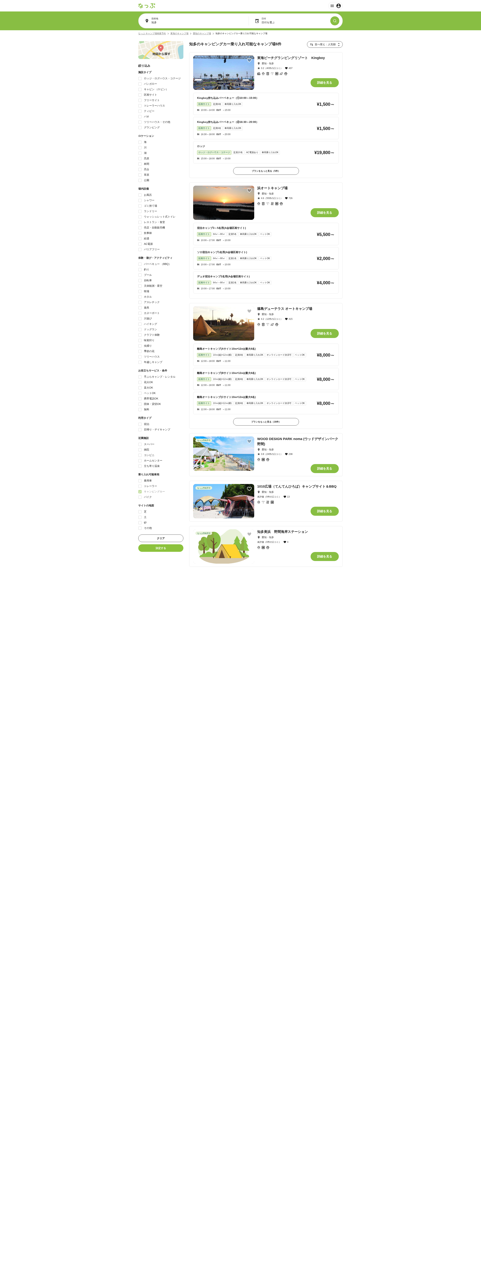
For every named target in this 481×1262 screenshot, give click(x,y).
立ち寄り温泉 (152, 465)
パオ (146, 116)
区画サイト (150, 94)
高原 (146, 158)
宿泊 (146, 424)
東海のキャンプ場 (179, 33)
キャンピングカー (154, 491)
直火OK (148, 387)
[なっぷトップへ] (146, 5)
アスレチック (152, 302)
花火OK (148, 382)
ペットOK (150, 393)
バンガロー (150, 83)
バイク (148, 496)
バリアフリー (152, 249)
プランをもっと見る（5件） (266, 171)
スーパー (149, 444)
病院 (146, 449)
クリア (161, 538)
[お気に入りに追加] (249, 60)
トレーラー (150, 486)
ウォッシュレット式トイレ (159, 216)
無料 (146, 409)
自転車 (148, 280)
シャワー (149, 200)
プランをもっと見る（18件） (266, 421)
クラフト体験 (152, 334)
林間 (146, 163)
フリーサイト (152, 100)
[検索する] (334, 20)
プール (148, 274)
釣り (146, 269)
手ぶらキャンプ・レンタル (159, 376)
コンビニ (149, 455)
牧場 (146, 291)
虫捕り (148, 345)
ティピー (149, 111)
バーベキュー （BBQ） (157, 263)
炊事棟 (148, 232)
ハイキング (150, 323)
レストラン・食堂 (154, 222)
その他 (148, 527)
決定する (161, 548)
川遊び (148, 318)
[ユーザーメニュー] (335, 6)
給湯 (146, 238)
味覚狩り (149, 340)
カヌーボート (152, 313)
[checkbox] (140, 78)
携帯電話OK (151, 398)
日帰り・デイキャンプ (157, 429)
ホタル (148, 296)
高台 (146, 169)
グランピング (152, 127)
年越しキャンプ (153, 362)
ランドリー (150, 211)
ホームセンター (153, 460)
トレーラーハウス (154, 105)
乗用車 (148, 480)
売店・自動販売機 (154, 227)
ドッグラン (150, 329)
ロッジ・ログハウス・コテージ (162, 78)
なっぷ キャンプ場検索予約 (152, 33)
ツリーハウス (152, 356)
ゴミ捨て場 (150, 205)
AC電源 (148, 243)
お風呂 (148, 194)
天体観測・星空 (153, 285)
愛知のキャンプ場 (202, 33)
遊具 (146, 307)
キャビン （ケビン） (156, 89)
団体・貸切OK (152, 403)
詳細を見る (324, 82)
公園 (146, 180)
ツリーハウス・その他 (157, 121)
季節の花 (149, 351)
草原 (146, 174)
